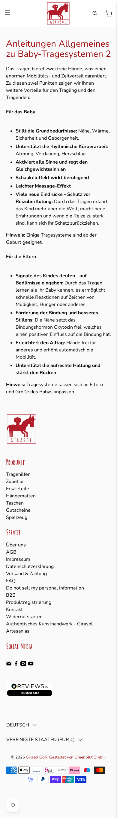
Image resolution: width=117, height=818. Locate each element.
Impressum (18, 559)
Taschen (15, 503)
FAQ (11, 581)
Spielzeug (16, 517)
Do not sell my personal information (45, 588)
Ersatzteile (17, 488)
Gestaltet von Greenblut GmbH (77, 757)
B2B (11, 595)
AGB (11, 552)
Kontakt (14, 609)
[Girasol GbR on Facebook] (16, 665)
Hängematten (21, 496)
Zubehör (15, 481)
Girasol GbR (36, 757)
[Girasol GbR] (58, 13)
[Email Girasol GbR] (9, 665)
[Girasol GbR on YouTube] (31, 665)
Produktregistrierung (28, 602)
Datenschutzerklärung (30, 566)
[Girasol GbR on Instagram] (23, 665)
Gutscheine (18, 510)
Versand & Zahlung (26, 573)
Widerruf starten (24, 616)
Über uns (16, 545)
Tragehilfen (18, 474)
